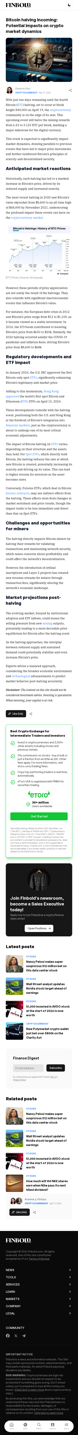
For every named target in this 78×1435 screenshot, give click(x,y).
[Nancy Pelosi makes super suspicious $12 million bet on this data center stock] (14, 964)
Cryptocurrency (26, 92)
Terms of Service (39, 1258)
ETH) (24, 401)
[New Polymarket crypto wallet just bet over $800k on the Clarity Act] (14, 1031)
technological (21, 676)
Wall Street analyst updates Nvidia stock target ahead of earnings (46, 988)
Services (13, 1284)
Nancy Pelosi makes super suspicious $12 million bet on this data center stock (46, 966)
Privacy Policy (19, 1079)
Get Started (39, 816)
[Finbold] (18, 5)
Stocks (31, 956)
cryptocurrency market (27, 217)
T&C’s (53, 1077)
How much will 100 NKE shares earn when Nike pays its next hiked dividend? (47, 1185)
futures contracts (17, 493)
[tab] (11, 1426)
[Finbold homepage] (39, 1240)
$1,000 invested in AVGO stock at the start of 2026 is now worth (48, 1011)
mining (47, 623)
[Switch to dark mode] (69, 5)
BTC (20, 105)
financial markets (18, 425)
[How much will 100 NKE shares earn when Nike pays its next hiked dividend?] (14, 1183)
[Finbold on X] (16, 1336)
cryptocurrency (60, 110)
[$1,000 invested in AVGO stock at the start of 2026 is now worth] (14, 1008)
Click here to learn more (29, 1389)
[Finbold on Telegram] (24, 1336)
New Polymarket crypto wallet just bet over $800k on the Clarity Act (47, 1033)
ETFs (33, 377)
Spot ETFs (32, 454)
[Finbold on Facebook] (8, 1336)
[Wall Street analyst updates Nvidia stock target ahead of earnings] (14, 986)
